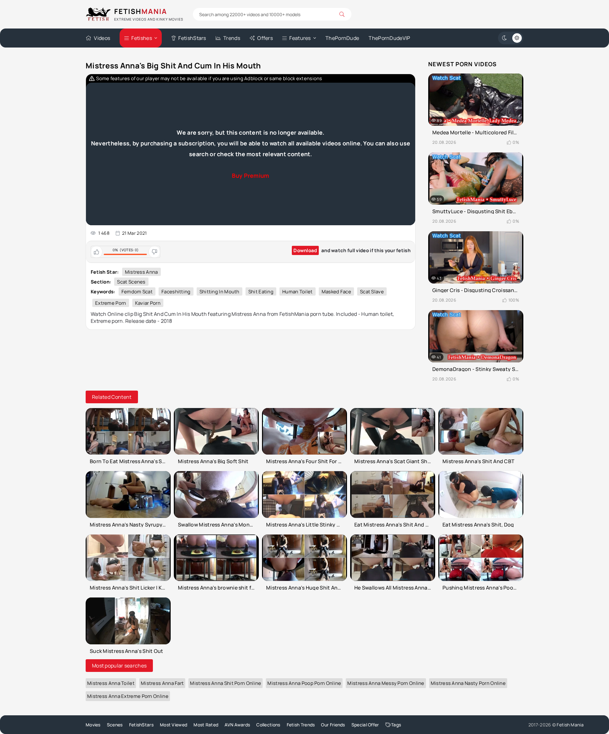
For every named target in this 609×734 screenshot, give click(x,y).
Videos (102, 38)
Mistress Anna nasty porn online (468, 683)
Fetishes (141, 38)
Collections (268, 725)
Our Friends (333, 725)
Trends (231, 38)
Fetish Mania (570, 725)
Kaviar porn (147, 303)
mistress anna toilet (110, 683)
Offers (265, 38)
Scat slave (372, 291)
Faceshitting (176, 291)
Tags (396, 725)
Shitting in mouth (219, 291)
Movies (93, 725)
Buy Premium (250, 175)
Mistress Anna (141, 272)
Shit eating (260, 291)
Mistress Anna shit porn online (225, 683)
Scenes (115, 725)
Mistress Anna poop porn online (304, 683)
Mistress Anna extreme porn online (127, 696)
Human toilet (297, 291)
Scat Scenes (131, 281)
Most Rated (205, 725)
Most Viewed (173, 725)
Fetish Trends (301, 725)
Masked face (336, 291)
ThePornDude (342, 38)
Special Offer (365, 725)
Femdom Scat (137, 291)
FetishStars (192, 38)
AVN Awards (237, 725)
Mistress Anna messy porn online (385, 683)
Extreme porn (110, 303)
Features (300, 38)
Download (305, 250)
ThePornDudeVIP (389, 38)
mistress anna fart (162, 683)
